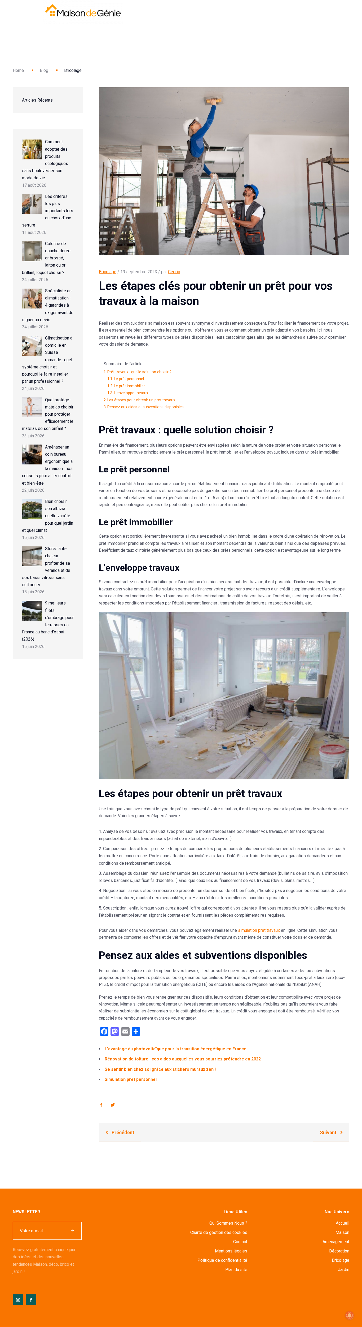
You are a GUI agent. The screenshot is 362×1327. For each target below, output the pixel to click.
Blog (44, 70)
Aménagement (336, 1241)
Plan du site (236, 1269)
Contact (240, 1241)
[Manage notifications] (349, 1315)
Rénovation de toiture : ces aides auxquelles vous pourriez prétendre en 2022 (183, 1058)
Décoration (339, 1251)
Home (18, 70)
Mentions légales (231, 1251)
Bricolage (107, 271)
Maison (342, 1232)
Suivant (329, 1132)
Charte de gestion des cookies (218, 1232)
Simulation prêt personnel (131, 1079)
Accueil (342, 1223)
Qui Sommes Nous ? (228, 1223)
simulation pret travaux (259, 930)
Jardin (343, 1269)
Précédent (122, 1132)
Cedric (174, 271)
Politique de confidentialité (222, 1260)
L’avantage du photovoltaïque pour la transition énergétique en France (175, 1048)
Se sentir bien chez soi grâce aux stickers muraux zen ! (160, 1069)
